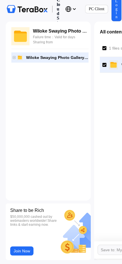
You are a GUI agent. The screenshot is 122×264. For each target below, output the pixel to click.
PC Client (96, 9)
